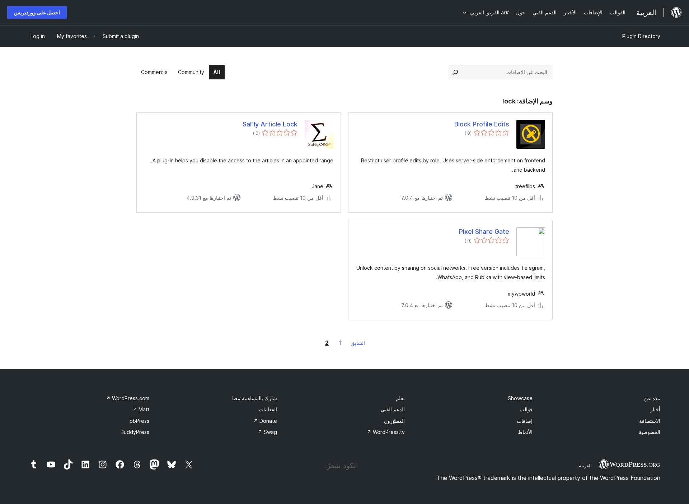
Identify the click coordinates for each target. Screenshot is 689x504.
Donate (265, 421)
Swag (267, 432)
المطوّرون (394, 421)
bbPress (139, 421)
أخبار (655, 409)
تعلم (400, 398)
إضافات (525, 421)
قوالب (526, 409)
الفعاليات (268, 409)
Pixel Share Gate (484, 231)
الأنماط (525, 432)
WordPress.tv (386, 432)
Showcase (520, 398)
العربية (585, 465)
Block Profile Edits (481, 124)
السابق (358, 343)
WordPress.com (127, 398)
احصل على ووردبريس (37, 12)
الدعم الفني (393, 409)
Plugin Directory (641, 36)
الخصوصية (649, 432)
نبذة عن (652, 398)
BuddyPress (135, 432)
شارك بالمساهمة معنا (254, 398)
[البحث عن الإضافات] (455, 72)
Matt (140, 409)
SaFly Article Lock (270, 124)
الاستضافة (649, 421)
